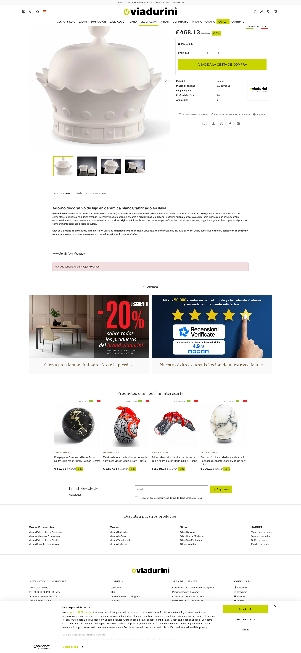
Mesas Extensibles (41, 527)
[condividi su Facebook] (230, 124)
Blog (113, 592)
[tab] (61, 193)
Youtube (241, 596)
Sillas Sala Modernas (191, 540)
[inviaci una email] (23, 11)
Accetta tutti (245, 609)
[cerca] (255, 11)
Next (166, 80)
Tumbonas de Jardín (261, 532)
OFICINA (197, 22)
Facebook (242, 587)
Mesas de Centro (118, 536)
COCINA (210, 22)
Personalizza (244, 619)
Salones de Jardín (260, 536)
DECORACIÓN (148, 22)
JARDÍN (164, 22)
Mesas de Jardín (118, 544)
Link (200, 498)
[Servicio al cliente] (30, 11)
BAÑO (133, 22)
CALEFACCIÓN (118, 22)
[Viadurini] (150, 11)
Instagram (242, 592)
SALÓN (83, 22)
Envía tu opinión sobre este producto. (232, 114)
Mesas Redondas (119, 532)
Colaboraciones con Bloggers (125, 596)
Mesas (114, 527)
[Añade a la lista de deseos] (92, 416)
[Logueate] (262, 11)
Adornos (152, 286)
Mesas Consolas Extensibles (44, 544)
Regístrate (222, 489)
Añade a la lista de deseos (195, 114)
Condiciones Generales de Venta (188, 596)
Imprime (260, 114)
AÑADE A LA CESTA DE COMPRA (222, 64)
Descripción (61, 193)
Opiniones (116, 587)
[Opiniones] (37, 11)
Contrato (238, 22)
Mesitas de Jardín (260, 544)
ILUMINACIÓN (98, 22)
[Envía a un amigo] (213, 124)
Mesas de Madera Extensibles (44, 536)
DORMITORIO (180, 22)
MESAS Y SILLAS (66, 22)
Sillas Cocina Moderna (191, 536)
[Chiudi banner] (275, 606)
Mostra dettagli (70, 646)
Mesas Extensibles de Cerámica (45, 532)
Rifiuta (245, 629)
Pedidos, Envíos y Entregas (185, 592)
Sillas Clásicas (187, 532)
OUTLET (223, 22)
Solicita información (91, 193)
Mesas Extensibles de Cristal (43, 540)
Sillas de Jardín (188, 544)
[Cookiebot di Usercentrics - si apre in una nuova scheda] (41, 647)
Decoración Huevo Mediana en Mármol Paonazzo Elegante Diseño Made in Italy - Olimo (224, 461)
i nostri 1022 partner (80, 612)
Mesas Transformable (121, 540)
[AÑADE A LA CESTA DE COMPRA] (141, 408)
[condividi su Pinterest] (238, 124)
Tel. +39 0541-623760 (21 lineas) (45, 592)
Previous (32, 80)
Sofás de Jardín (259, 540)
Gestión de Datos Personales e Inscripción (193, 587)
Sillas (183, 527)
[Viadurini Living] (258, 89)
